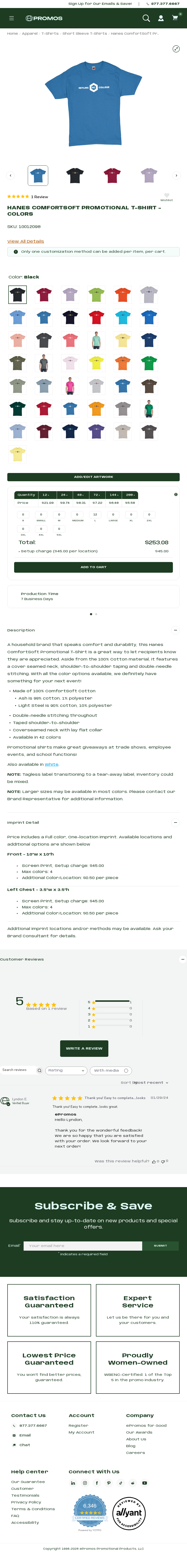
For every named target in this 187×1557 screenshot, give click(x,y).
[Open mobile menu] (11, 18)
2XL (149, 521)
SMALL (41, 521)
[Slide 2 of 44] (75, 175)
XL (131, 521)
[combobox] (66, 1071)
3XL (23, 535)
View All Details (25, 242)
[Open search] (146, 18)
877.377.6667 (165, 4)
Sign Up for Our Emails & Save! (99, 4)
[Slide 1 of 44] (38, 175)
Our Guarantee (28, 1482)
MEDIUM (77, 521)
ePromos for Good (146, 1425)
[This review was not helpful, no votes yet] (163, 1161)
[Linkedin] (73, 1483)
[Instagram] (85, 1483)
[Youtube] (144, 1483)
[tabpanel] (93, 596)
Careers (135, 1453)
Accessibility (25, 1522)
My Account (81, 1432)
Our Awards (139, 1432)
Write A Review (84, 1048)
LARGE (113, 521)
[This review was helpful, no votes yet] (154, 1161)
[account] (161, 18)
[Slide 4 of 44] (149, 175)
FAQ (15, 1516)
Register (78, 1425)
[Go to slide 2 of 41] (176, 175)
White (51, 765)
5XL (59, 535)
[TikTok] (120, 1483)
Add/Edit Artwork (93, 477)
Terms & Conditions (33, 1509)
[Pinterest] (108, 1483)
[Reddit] (132, 1483)
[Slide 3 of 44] (112, 175)
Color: (24, 277)
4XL (41, 535)
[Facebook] (97, 1483)
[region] (27, 196)
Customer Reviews (22, 959)
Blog (130, 1446)
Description (21, 630)
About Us (136, 1439)
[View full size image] (176, 48)
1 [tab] (91, 614)
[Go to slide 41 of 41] (10, 175)
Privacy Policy (26, 1502)
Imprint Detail (23, 822)
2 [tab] (96, 614)
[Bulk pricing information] (176, 494)
